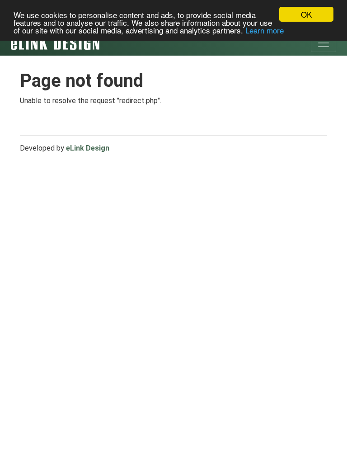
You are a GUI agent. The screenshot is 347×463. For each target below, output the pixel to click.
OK (306, 14)
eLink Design (87, 148)
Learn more (264, 30)
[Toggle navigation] (323, 43)
